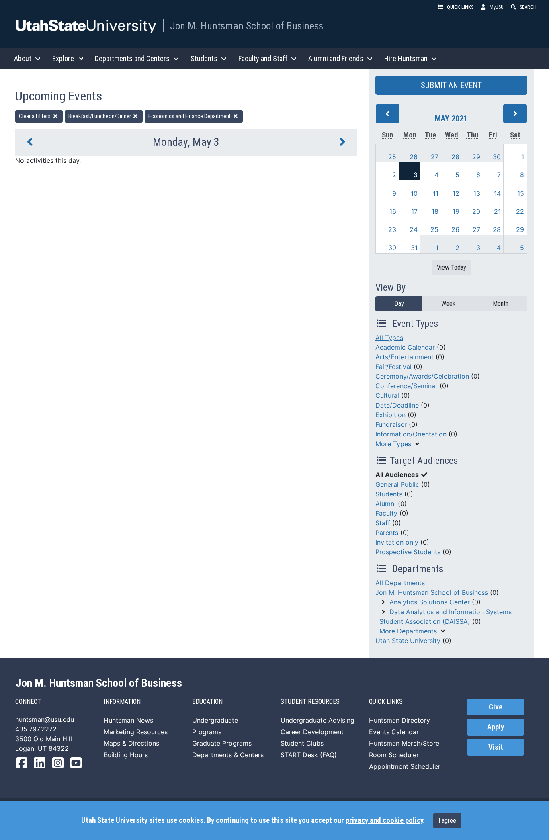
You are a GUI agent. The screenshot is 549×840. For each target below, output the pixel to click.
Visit (495, 747)
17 (414, 211)
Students (388, 494)
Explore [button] (63, 58)
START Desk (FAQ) (309, 755)
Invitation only (396, 542)
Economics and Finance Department (190, 116)
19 (456, 211)
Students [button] (204, 58)
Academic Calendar (405, 347)
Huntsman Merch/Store (404, 743)
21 (497, 211)
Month (500, 303)
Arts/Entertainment (404, 357)
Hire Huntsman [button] (406, 58)
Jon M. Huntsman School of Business (246, 26)
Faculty (386, 513)
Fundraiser (391, 424)
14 (497, 193)
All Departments (400, 583)
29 (476, 157)
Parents (386, 533)
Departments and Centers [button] (132, 58)
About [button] (22, 58)
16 (392, 211)
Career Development (312, 732)
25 (392, 157)
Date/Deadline (397, 405)
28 (455, 157)
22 (520, 211)
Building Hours (126, 755)
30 (497, 157)
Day (399, 303)
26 (414, 157)
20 (476, 211)
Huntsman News (128, 720)
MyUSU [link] (497, 7)
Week (448, 303)
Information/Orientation (411, 434)
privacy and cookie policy (384, 820)
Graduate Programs (222, 743)
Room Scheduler (394, 755)
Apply (495, 727)
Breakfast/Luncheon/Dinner (100, 116)
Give (495, 707)
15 (520, 193)
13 (476, 193)
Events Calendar (394, 732)
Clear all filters (35, 116)
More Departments (408, 631)
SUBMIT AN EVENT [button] (451, 85)
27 (434, 157)
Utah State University (407, 641)
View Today (451, 267)
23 (392, 229)
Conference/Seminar (406, 386)
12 (456, 193)
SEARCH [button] (528, 7)
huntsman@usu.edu (44, 719)
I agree (447, 820)
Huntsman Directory (399, 720)
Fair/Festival (393, 367)
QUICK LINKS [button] (460, 7)
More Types (393, 444)
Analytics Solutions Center (429, 602)
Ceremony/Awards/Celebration (422, 376)
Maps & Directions (131, 743)
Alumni (385, 504)
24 (414, 229)
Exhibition (390, 415)
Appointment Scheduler (404, 766)
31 (414, 248)
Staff (382, 523)
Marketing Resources (136, 732)
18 (435, 211)
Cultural (387, 395)
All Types (389, 338)
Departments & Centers (228, 755)
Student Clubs (302, 743)
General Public (397, 484)
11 (435, 193)
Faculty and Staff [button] (262, 58)
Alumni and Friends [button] (335, 58)
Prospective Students (407, 552)
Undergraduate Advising (317, 720)
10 (414, 193)
